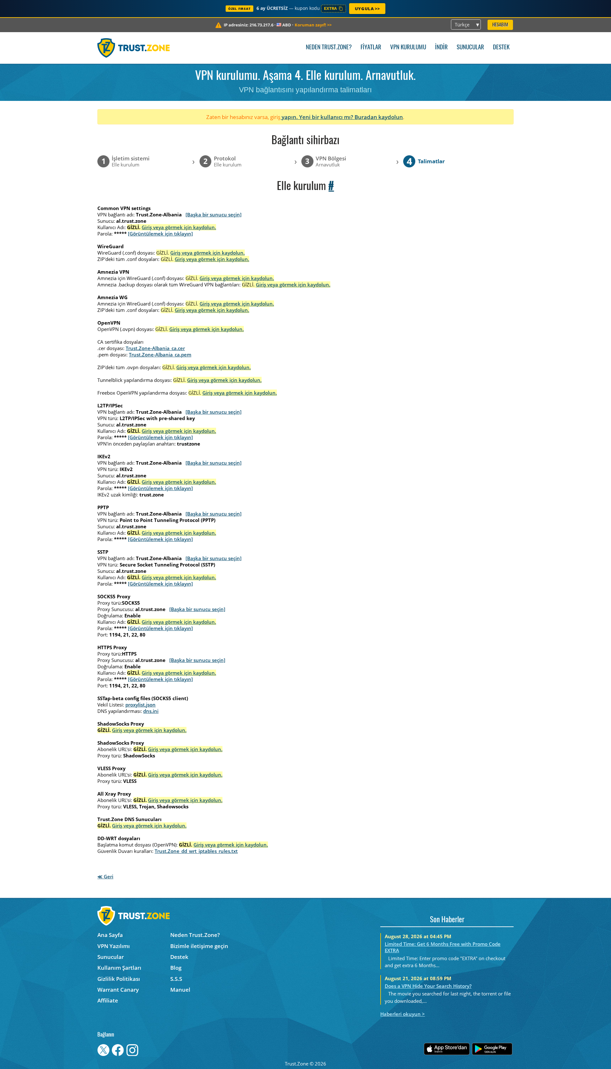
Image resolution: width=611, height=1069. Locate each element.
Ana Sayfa (110, 935)
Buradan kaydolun (379, 117)
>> (313, 25)
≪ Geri (105, 876)
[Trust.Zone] (133, 47)
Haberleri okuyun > (402, 1014)
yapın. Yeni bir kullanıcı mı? (317, 117)
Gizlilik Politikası (118, 978)
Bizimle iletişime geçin (199, 946)
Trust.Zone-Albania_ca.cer (155, 348)
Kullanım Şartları (119, 967)
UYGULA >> (367, 8)
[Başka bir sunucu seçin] (214, 214)
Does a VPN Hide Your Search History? (428, 986)
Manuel (180, 989)
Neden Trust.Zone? (329, 48)
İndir (441, 48)
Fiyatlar (371, 48)
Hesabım (500, 25)
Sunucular (470, 48)
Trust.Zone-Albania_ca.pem (160, 354)
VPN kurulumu (408, 48)
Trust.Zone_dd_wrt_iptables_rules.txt (196, 851)
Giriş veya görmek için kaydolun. (179, 227)
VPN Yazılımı (113, 946)
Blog (175, 967)
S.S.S (176, 978)
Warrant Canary (118, 989)
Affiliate (107, 1000)
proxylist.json (140, 704)
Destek (501, 48)
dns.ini (150, 711)
